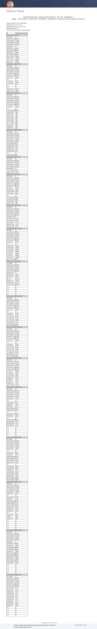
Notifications (68, 17)
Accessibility (78, 625)
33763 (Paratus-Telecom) (18, 26)
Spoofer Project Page (31, 17)
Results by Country (64, 19)
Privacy (85, 625)
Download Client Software (47, 17)
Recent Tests (33, 19)
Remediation (42, 19)
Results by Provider (77, 19)
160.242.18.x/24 (17, 25)
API (62, 17)
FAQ (58, 17)
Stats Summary (23, 19)
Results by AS (52, 19)
